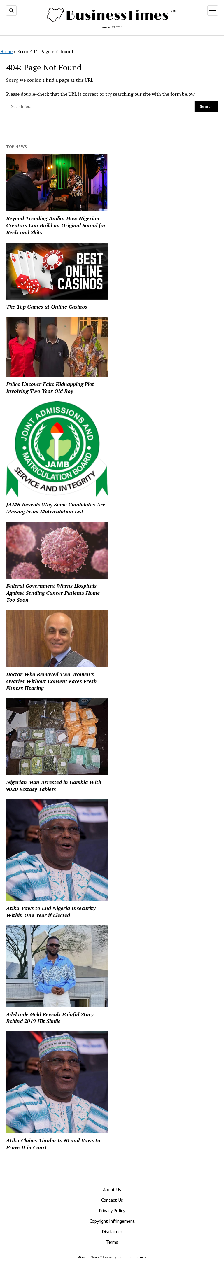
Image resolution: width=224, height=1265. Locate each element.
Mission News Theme (94, 1257)
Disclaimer (112, 1231)
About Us (112, 1189)
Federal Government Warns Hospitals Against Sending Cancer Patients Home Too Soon (53, 592)
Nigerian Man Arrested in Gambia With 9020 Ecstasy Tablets (53, 785)
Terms (112, 1242)
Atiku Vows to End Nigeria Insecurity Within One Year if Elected (51, 911)
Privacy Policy (112, 1210)
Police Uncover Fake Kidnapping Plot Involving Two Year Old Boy (50, 387)
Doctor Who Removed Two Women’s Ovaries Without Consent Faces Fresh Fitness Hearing (51, 681)
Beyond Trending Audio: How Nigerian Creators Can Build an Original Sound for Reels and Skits (56, 225)
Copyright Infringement (112, 1221)
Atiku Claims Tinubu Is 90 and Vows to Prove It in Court (53, 1144)
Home (6, 51)
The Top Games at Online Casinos (46, 306)
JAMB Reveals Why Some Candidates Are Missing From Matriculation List (55, 508)
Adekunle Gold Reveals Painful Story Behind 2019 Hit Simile (50, 1018)
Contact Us (112, 1200)
